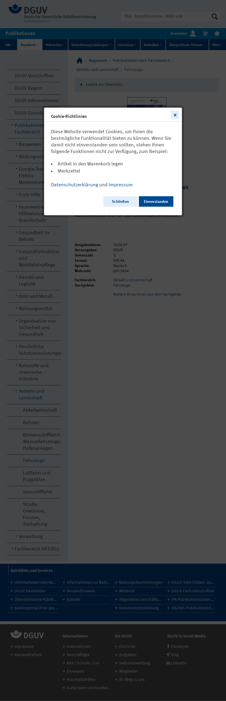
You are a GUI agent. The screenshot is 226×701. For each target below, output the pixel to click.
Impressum (121, 184)
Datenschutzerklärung (74, 184)
